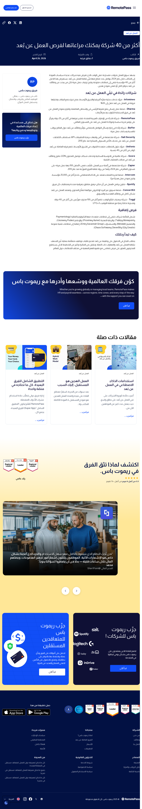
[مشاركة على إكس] (15, 22)
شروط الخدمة (86, 762)
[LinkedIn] (41, 799)
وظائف (137, 740)
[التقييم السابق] (76, 591)
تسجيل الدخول (26, 7)
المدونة (137, 762)
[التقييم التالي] (65, 591)
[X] (36, 799)
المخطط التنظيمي (38, 740)
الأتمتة (42, 749)
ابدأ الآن (126, 306)
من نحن (136, 735)
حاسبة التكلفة (134, 771)
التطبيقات (88, 749)
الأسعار (89, 744)
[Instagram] (25, 799)
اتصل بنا (136, 744)
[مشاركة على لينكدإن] (20, 22)
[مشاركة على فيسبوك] (9, 22)
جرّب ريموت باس (21, 138)
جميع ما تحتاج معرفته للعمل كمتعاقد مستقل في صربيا (25, 771)
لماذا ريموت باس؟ (85, 735)
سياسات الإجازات (38, 735)
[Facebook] (30, 799)
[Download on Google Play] (38, 712)
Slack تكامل (40, 744)
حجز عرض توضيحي (11, 7)
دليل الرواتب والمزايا (132, 767)
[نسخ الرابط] (4, 22)
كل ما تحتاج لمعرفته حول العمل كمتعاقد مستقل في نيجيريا (25, 779)
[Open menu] (134, 8)
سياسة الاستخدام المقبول (81, 771)
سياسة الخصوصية (85, 767)
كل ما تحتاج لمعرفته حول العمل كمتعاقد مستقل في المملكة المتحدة (25, 764)
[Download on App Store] (13, 712)
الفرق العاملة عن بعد (83, 740)
